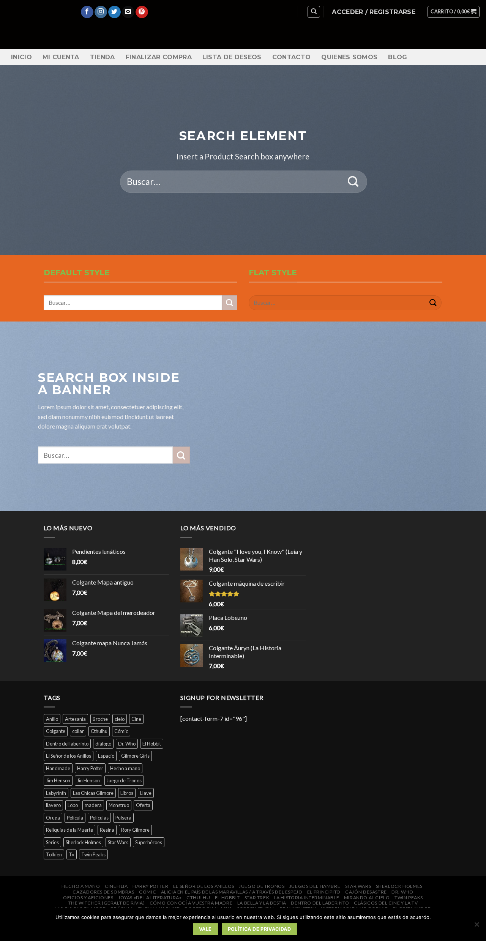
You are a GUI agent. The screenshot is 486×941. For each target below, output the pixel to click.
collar (78, 731)
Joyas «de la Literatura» (150, 897)
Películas (99, 818)
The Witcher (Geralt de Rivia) (106, 903)
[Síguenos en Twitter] (114, 12)
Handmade (58, 768)
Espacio (106, 756)
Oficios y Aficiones (88, 897)
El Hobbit (151, 744)
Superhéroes (148, 842)
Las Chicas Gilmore (93, 793)
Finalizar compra (159, 57)
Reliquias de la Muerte (69, 830)
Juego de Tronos (124, 780)
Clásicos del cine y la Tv (386, 903)
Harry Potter (90, 768)
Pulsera (123, 818)
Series (52, 842)
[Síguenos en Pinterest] (142, 12)
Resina (107, 830)
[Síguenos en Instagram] (101, 12)
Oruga (53, 818)
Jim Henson (58, 780)
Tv (71, 854)
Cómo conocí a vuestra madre (191, 903)
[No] (476, 927)
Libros (126, 793)
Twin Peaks (93, 854)
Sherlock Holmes (83, 842)
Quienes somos (349, 57)
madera (93, 805)
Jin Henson (88, 780)
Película (75, 818)
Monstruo (119, 805)
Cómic (121, 731)
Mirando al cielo (367, 897)
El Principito (324, 892)
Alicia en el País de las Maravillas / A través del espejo (232, 892)
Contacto (291, 57)
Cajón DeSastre (366, 892)
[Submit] (353, 182)
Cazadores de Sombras (103, 892)
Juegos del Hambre (314, 886)
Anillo (52, 719)
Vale (205, 929)
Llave (145, 793)
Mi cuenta (61, 57)
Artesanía (75, 719)
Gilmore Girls (135, 756)
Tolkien (54, 854)
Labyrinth (56, 793)
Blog (397, 57)
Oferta (143, 805)
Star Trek (257, 897)
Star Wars (118, 842)
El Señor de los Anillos (68, 756)
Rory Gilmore (135, 830)
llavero (53, 805)
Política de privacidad (259, 929)
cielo (120, 719)
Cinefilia (116, 886)
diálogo (103, 744)
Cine (136, 719)
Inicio (21, 57)
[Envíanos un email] (128, 12)
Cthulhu (99, 731)
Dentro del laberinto (67, 744)
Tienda (102, 57)
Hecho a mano (125, 768)
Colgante (55, 731)
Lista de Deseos (232, 57)
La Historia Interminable (306, 897)
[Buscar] (314, 12)
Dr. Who (127, 744)
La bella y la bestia (261, 903)
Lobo (73, 805)
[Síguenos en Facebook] (87, 12)
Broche (100, 719)
